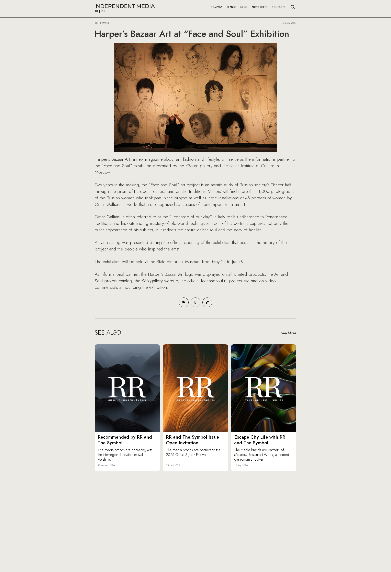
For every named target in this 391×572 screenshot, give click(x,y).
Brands (231, 7)
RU (96, 11)
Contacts (278, 7)
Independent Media (125, 6)
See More (288, 333)
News (243, 7)
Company (217, 7)
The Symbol (102, 23)
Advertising (260, 7)
